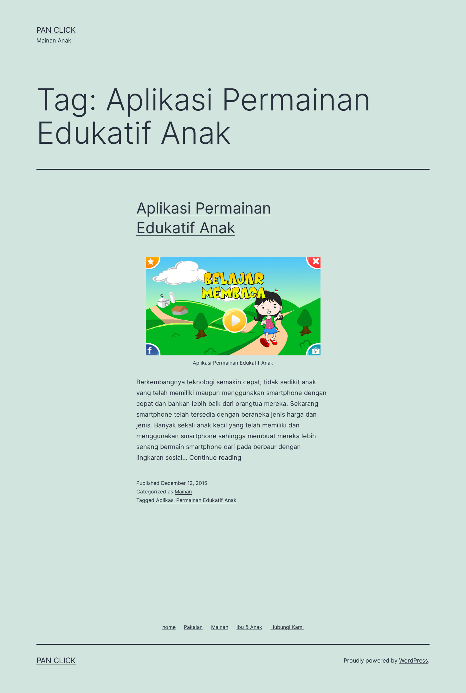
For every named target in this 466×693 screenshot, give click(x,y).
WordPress (413, 660)
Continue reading (215, 457)
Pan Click (56, 30)
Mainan (183, 491)
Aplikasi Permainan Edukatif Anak (196, 500)
